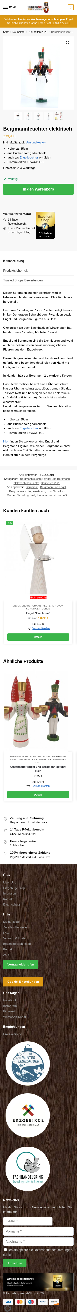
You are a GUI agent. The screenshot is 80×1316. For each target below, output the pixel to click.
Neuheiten (18, 32)
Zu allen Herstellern (16, 927)
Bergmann (32, 487)
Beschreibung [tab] (13, 261)
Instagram (10, 1006)
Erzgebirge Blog (14, 888)
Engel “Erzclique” (38, 613)
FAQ (6, 932)
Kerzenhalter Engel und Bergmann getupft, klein (38, 769)
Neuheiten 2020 (38, 32)
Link (7, 1254)
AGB (6, 954)
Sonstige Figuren (38, 609)
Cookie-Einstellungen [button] (23, 982)
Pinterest (9, 1011)
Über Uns (9, 882)
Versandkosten (36, 142)
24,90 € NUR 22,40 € (58, 23)
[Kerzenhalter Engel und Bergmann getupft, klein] (38, 710)
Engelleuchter (29, 157)
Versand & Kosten (15, 938)
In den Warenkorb (38, 189)
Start (6, 32)
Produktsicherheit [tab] (15, 270)
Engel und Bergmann (27, 606)
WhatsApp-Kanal (14, 1017)
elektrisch (39, 491)
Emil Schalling (55, 491)
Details (38, 637)
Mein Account (12, 921)
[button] (70, 7)
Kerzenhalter (41, 759)
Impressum (10, 893)
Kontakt (8, 899)
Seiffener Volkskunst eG (52, 495)
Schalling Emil (26, 495)
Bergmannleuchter (31, 478)
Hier (6, 441)
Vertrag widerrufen (20, 964)
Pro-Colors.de (12, 1034)
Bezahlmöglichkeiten (17, 943)
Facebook (10, 1000)
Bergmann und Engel (53, 487)
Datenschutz (11, 904)
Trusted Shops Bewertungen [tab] (23, 280)
